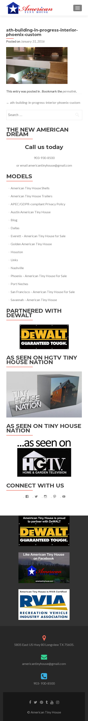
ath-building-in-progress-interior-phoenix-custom (43, 102)
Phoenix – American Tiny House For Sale (39, 276)
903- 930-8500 (44, 683)
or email (22, 165)
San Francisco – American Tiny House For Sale (43, 292)
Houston (17, 252)
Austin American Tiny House (31, 212)
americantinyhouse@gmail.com (50, 165)
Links (14, 260)
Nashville (17, 268)
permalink (69, 91)
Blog (14, 220)
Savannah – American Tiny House (34, 300)
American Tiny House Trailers (31, 196)
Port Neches (19, 284)
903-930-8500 (44, 158)
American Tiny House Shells (30, 188)
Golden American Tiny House (31, 244)
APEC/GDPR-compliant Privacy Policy (38, 204)
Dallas (15, 228)
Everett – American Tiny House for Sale (38, 236)
